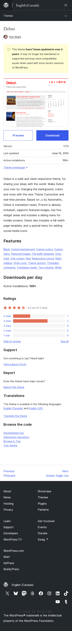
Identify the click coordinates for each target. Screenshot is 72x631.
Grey (58, 253)
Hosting (8, 503)
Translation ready (27, 267)
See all (65, 341)
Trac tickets (10, 445)
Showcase (44, 491)
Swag (43, 539)
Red (28, 258)
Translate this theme (15, 415)
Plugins (42, 503)
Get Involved (46, 521)
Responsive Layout (43, 258)
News (7, 497)
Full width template (43, 253)
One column (17, 258)
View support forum (14, 364)
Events (42, 527)
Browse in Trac (12, 441)
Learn (7, 521)
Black (6, 249)
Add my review (12, 341)
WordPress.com (13, 550)
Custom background (23, 249)
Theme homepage (14, 167)
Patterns (43, 509)
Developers (10, 533)
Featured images (21, 253)
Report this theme (13, 387)
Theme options (37, 262)
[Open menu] (66, 5)
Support (8, 527)
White (58, 267)
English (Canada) (13, 408)
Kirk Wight (15, 36)
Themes (8, 15)
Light (6, 258)
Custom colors (44, 249)
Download (52, 135)
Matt (6, 557)
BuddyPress (11, 569)
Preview (18, 135)
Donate (42, 533)
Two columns (46, 267)
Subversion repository (16, 437)
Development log (13, 432)
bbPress (8, 563)
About (7, 491)
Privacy (8, 509)
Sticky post (20, 262)
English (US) (36, 408)
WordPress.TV (12, 539)
